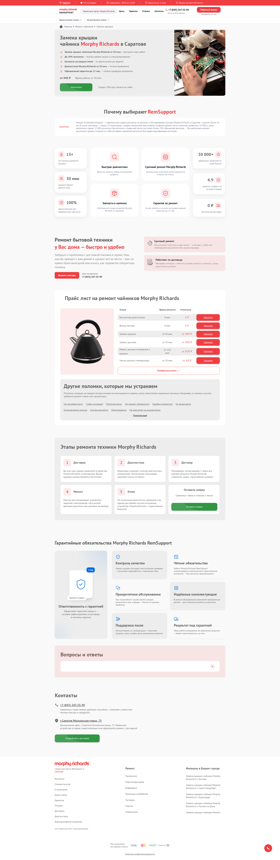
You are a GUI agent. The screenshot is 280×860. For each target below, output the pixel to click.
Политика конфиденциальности (140, 854)
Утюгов (129, 806)
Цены (121, 11)
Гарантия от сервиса (76, 598)
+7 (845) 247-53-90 (92, 276)
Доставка (59, 810)
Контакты (159, 11)
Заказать (208, 317)
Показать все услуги (167, 370)
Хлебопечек (131, 811)
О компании (61, 789)
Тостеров (130, 800)
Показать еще (140, 415)
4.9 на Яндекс (90, 2)
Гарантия (133, 11)
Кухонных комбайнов (136, 793)
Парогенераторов (134, 781)
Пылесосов (131, 776)
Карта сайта (61, 794)
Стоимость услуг (63, 784)
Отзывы (146, 11)
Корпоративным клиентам (68, 821)
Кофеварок (131, 787)
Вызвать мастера (67, 275)
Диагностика (61, 816)
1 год (90, 570)
